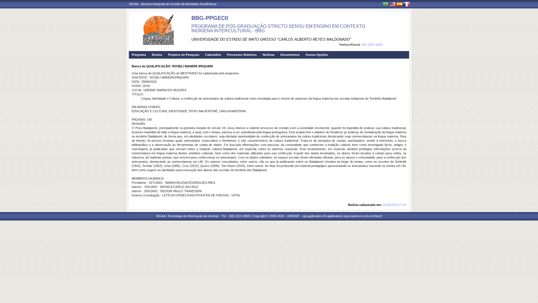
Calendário (213, 54)
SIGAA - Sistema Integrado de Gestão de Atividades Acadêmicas (173, 4)
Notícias (269, 54)
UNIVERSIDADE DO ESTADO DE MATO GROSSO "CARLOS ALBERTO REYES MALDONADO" (271, 39)
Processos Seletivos (242, 54)
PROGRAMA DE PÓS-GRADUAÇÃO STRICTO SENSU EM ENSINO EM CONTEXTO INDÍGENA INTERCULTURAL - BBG (278, 28)
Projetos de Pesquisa (183, 54)
